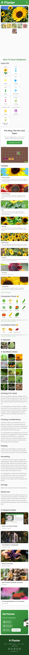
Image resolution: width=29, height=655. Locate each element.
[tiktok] (17, 649)
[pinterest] (20, 649)
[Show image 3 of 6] (14, 25)
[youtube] (14, 649)
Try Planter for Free (14, 142)
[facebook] (9, 649)
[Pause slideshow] (26, 8)
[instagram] (12, 649)
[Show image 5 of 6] (16, 21)
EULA (22, 644)
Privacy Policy (14, 645)
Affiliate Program (12, 644)
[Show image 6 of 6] (17, 21)
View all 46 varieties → (6, 292)
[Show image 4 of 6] (19, 25)
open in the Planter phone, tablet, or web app (14, 320)
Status (5, 644)
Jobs (19, 644)
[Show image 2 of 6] (12, 21)
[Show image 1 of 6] (11, 21)
